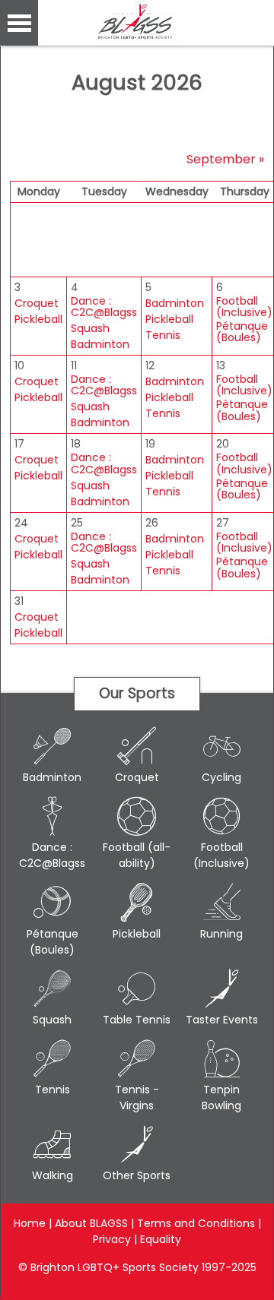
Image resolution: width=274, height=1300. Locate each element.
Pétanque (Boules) (242, 332)
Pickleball (38, 319)
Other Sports (136, 1175)
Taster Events (222, 1019)
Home (30, 1223)
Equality (160, 1239)
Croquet (36, 303)
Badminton (100, 344)
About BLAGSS (91, 1223)
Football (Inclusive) (244, 307)
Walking (52, 1175)
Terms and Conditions (196, 1223)
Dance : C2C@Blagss (104, 307)
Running (221, 933)
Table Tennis (136, 1019)
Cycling (221, 777)
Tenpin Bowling (221, 1097)
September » (225, 159)
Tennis (162, 335)
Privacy (112, 1239)
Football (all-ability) (136, 855)
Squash (90, 328)
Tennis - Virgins (137, 1097)
